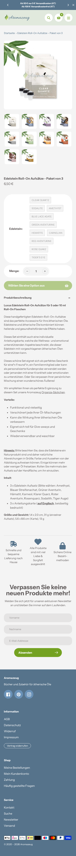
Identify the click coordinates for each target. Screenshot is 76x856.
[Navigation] (68, 18)
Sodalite (37, 208)
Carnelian (55, 232)
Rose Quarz (39, 249)
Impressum (11, 737)
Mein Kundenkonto (16, 773)
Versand (9, 825)
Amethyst (55, 208)
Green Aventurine (43, 224)
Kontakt (9, 807)
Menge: (14, 271)
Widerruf (10, 731)
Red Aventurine (41, 241)
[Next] (68, 5)
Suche (8, 813)
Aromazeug (26, 844)
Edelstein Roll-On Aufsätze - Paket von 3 (40, 33)
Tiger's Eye (38, 257)
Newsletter (11, 819)
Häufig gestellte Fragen (19, 786)
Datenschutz (12, 725)
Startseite (9, 33)
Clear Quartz (40, 200)
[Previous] (8, 5)
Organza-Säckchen (53, 392)
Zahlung (9, 779)
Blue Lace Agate (42, 216)
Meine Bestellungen (17, 767)
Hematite (37, 232)
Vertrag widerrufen (17, 745)
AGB (7, 719)
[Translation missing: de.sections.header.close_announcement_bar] (73, 5)
